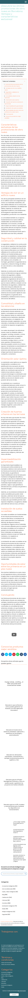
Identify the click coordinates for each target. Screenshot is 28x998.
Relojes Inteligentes (7, 911)
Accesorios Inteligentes (8, 886)
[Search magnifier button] (25, 874)
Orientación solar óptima (12, 100)
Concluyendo (9, 114)
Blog (3, 894)
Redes (3, 909)
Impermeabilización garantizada (14, 106)
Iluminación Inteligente (8, 906)
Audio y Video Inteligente (8, 892)
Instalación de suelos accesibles (14, 108)
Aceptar (14, 994)
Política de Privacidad (6, 962)
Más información (21, 991)
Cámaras (4, 900)
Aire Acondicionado (7, 889)
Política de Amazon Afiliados (8, 964)
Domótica (4, 903)
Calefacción (5, 897)
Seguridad (4, 914)
